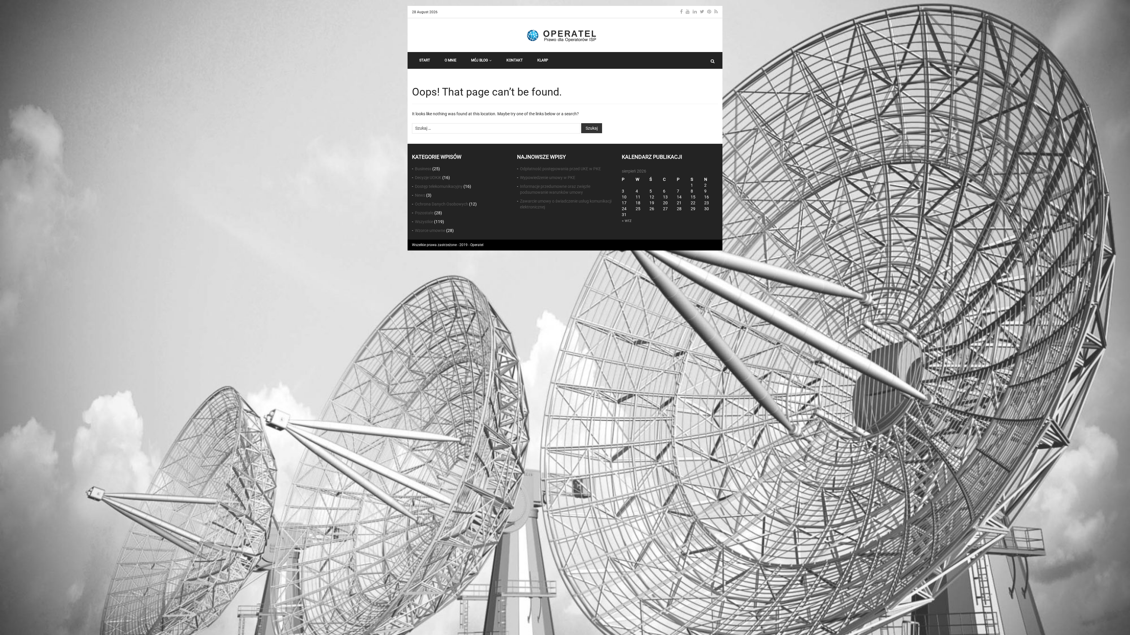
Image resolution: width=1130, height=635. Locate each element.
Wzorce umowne (430, 230)
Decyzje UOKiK (428, 177)
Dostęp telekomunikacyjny (439, 186)
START (424, 60)
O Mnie (450, 60)
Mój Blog (479, 60)
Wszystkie (424, 221)
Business (423, 168)
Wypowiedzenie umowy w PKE (547, 177)
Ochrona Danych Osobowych (441, 204)
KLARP (542, 60)
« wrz (627, 220)
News (420, 195)
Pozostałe (424, 212)
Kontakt (514, 60)
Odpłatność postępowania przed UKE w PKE (560, 168)
